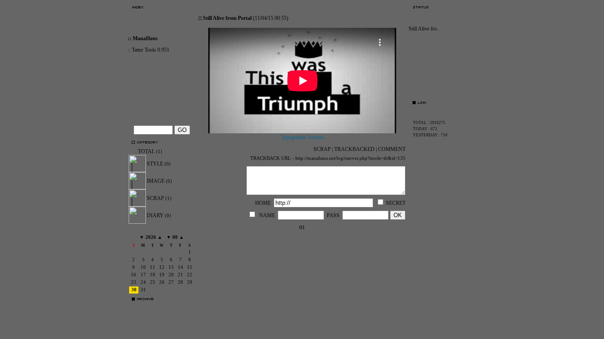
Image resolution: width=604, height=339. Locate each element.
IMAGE (159, 181)
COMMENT (391, 149)
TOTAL (150, 151)
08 (175, 237)
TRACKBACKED (354, 149)
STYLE (159, 164)
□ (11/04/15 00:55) (243, 18)
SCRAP (159, 198)
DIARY (159, 215)
